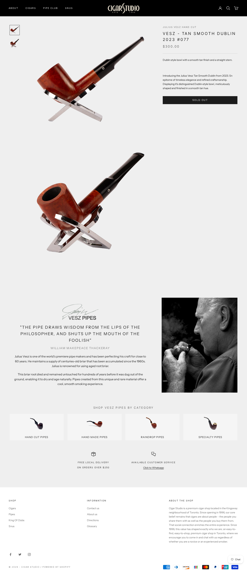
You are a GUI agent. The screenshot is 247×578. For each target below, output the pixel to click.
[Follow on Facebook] (10, 554)
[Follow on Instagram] (29, 554)
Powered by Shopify (56, 567)
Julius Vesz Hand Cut (180, 27)
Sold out (200, 100)
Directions (93, 520)
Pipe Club (50, 8)
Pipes (12, 514)
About (13, 8)
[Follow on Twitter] (20, 554)
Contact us (93, 508)
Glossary (92, 526)
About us (92, 514)
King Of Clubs (16, 520)
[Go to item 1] (15, 30)
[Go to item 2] (15, 43)
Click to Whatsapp (153, 467)
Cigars (30, 8)
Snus (69, 8)
